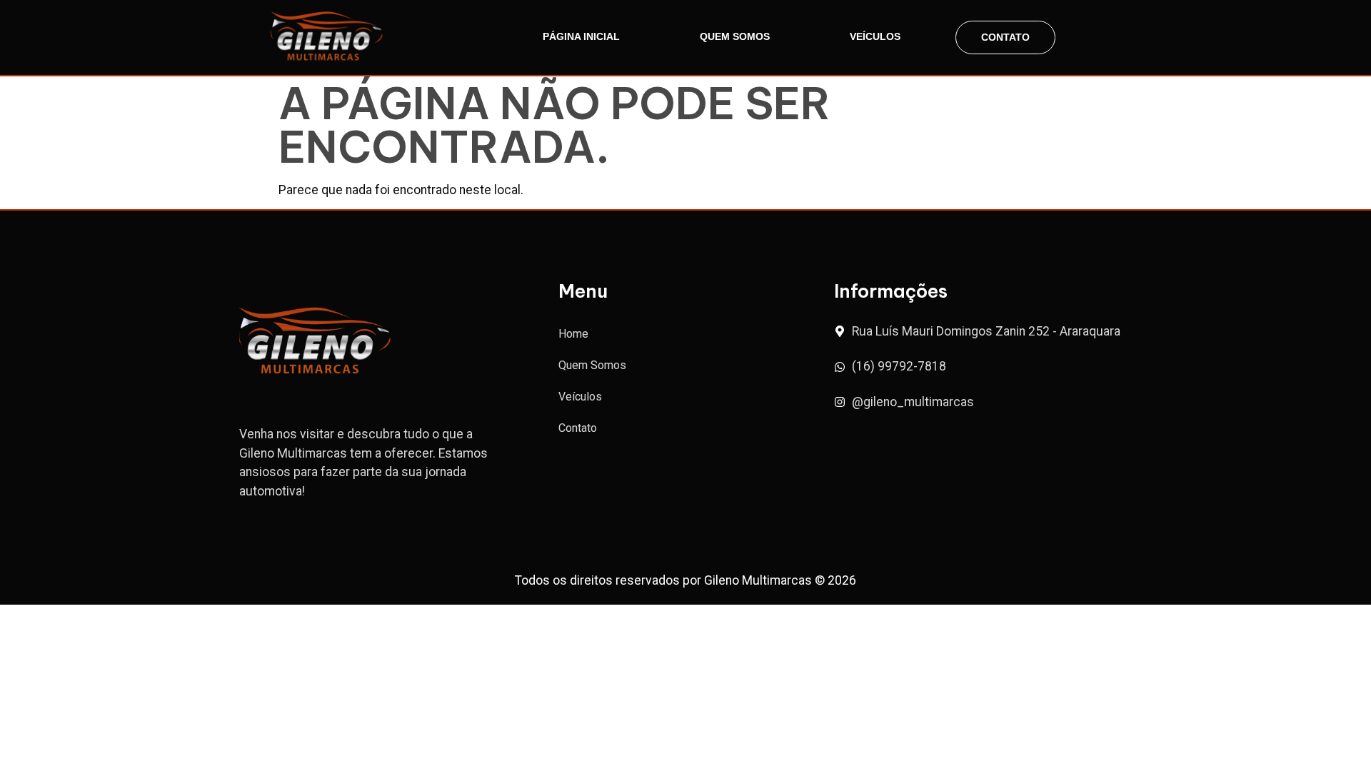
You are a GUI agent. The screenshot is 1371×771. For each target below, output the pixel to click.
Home (573, 334)
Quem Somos (735, 36)
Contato (1005, 37)
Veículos (875, 36)
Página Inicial (581, 36)
